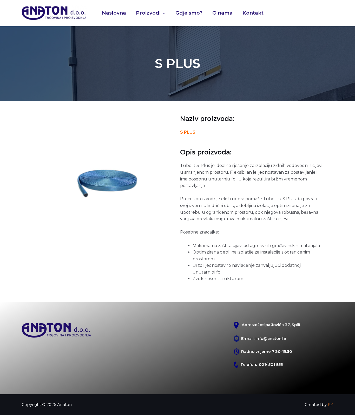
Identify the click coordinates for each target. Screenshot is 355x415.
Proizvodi (148, 13)
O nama (222, 13)
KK (330, 404)
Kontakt (253, 13)
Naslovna (114, 13)
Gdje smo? (188, 13)
